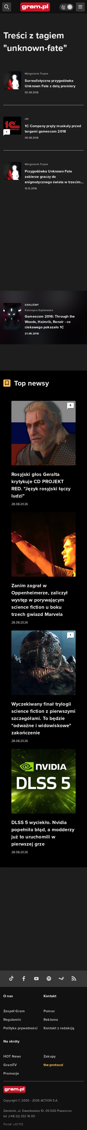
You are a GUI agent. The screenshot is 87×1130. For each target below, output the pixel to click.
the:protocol (53, 1064)
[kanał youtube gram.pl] (37, 978)
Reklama (51, 1019)
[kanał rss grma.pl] (74, 978)
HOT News (12, 1056)
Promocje (11, 1073)
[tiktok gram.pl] (12, 978)
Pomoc (49, 1011)
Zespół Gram (14, 1011)
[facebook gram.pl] (24, 978)
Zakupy (50, 1056)
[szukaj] (6, 6)
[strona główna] (35, 6)
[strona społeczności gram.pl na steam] (62, 978)
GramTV (10, 1064)
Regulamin (12, 1019)
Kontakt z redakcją (59, 1028)
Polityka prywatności (20, 1028)
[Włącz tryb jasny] (66, 7)
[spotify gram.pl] (49, 978)
